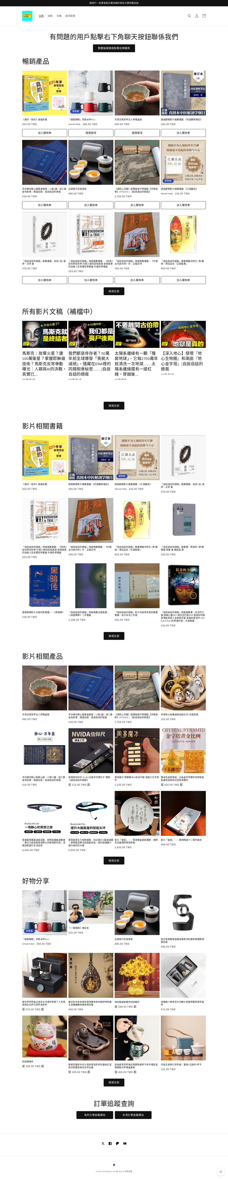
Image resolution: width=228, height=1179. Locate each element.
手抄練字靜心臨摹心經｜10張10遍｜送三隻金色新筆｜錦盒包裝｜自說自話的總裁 (43, 778)
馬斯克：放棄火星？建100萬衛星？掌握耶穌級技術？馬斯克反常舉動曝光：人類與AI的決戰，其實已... (44, 364)
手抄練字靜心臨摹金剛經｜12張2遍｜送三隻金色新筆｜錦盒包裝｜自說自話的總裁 (44, 190)
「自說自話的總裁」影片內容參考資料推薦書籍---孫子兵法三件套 (136, 614)
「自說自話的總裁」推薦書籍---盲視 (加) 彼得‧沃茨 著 (44, 262)
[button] (189, 16)
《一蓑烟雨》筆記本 (78, 928)
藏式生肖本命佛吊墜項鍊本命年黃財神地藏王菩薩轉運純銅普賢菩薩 (89, 1003)
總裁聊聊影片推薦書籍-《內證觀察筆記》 (181, 119)
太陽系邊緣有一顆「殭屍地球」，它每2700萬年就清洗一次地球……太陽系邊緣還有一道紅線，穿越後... (136, 364)
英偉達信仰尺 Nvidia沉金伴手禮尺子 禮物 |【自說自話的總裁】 (89, 778)
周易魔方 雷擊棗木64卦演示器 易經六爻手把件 (137, 778)
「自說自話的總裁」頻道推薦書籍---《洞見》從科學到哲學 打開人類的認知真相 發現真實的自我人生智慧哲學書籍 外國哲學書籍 (90, 264)
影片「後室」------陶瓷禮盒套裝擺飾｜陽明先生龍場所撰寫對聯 (136, 841)
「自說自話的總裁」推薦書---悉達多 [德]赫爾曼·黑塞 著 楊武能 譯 (182, 548)
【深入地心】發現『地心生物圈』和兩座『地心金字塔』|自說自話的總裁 (182, 361)
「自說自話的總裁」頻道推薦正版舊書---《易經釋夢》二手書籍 (88, 614)
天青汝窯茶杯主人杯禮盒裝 (128, 119)
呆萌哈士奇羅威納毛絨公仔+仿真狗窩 (179, 714)
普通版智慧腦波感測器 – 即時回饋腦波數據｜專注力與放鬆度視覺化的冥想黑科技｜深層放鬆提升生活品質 (43, 843)
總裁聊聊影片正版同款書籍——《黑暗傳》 (43, 612)
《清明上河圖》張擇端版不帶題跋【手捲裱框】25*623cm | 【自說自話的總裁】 (136, 190)
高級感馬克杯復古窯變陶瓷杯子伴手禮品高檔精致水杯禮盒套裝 (136, 1066)
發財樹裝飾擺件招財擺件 (127, 1002)
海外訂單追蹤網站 (94, 1114)
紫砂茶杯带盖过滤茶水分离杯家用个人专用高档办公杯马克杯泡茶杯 (43, 1003)
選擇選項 (91, 132)
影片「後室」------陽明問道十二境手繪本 (181, 840)
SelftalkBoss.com (109, 1171)
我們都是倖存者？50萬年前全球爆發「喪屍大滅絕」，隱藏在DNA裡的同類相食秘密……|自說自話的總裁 (89, 364)
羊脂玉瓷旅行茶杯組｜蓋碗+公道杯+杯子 (181, 1064)
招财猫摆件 (28, 1061)
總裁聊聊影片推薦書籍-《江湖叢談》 (179, 189)
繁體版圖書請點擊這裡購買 (114, 48)
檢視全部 (114, 291)
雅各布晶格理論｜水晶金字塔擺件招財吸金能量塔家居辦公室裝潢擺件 (182, 778)
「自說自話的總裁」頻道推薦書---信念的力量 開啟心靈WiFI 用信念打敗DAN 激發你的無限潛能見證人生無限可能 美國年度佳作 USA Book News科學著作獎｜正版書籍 (183, 616)
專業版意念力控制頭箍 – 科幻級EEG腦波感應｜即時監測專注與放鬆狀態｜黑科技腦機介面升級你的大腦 (90, 843)
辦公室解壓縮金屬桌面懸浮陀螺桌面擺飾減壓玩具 (182, 940)
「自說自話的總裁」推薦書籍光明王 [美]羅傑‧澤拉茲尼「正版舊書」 (182, 262)
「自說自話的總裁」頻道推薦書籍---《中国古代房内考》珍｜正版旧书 (136, 262)
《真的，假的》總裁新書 (34, 119)
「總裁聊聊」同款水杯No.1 (81, 119)
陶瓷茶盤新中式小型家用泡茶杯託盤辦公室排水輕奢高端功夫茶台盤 (89, 1066)
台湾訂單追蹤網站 (133, 1114)
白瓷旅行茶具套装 (77, 189)
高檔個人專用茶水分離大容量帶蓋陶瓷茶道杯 (182, 1003)
